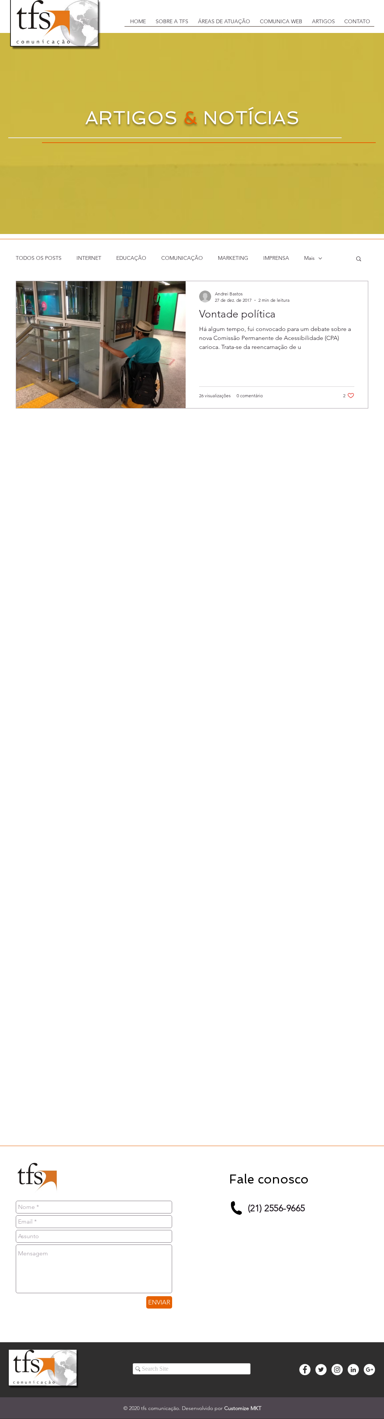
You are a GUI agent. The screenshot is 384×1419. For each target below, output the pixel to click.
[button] (171, 23)
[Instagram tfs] (337, 1369)
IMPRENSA (276, 258)
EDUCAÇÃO (131, 258)
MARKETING (233, 258)
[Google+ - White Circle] (369, 1369)
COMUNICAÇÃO (182, 258)
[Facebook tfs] (304, 1369)
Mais (309, 258)
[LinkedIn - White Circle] (353, 1369)
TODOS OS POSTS (39, 258)
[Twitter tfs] (321, 1369)
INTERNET (88, 258)
